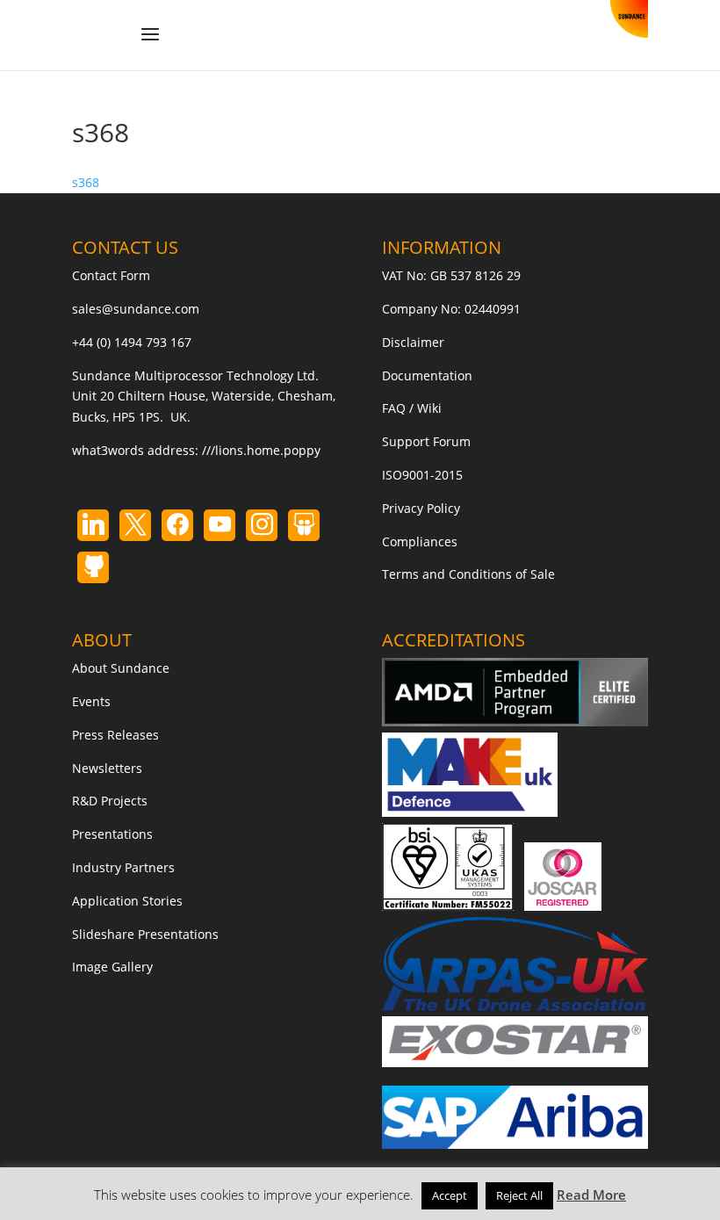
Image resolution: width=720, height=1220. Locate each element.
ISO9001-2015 (422, 474)
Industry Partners (123, 867)
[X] (135, 525)
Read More (591, 1194)
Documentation (427, 375)
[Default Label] (93, 525)
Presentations (112, 834)
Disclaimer (413, 342)
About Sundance (120, 668)
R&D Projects (110, 800)
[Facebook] (177, 525)
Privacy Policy (421, 508)
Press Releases (115, 734)
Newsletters (107, 768)
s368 (85, 182)
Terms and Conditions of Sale (468, 574)
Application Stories (127, 900)
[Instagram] (219, 525)
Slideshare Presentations (145, 934)
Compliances (419, 541)
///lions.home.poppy (261, 450)
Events (91, 701)
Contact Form (111, 275)
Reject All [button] (519, 1195)
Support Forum (426, 441)
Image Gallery (112, 966)
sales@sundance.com (135, 308)
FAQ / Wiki (412, 408)
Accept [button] (449, 1195)
